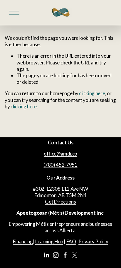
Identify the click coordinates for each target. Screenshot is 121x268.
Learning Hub (49, 241)
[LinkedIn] (46, 255)
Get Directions (60, 202)
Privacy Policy (93, 241)
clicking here (92, 93)
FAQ (71, 241)
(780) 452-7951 (60, 165)
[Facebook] (65, 255)
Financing (23, 241)
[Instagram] (56, 255)
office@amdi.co (60, 154)
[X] (75, 255)
